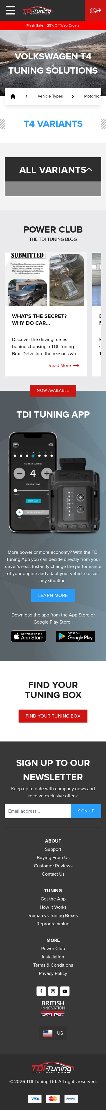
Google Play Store (53, 622)
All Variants (53, 170)
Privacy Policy (53, 973)
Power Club (53, 948)
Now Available (53, 390)
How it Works (53, 907)
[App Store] (28, 636)
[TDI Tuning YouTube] (64, 991)
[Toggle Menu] (10, 10)
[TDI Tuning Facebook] (41, 991)
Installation (53, 956)
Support (53, 849)
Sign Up (86, 811)
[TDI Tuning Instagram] (53, 991)
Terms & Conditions (53, 965)
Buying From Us (53, 857)
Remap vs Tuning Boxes (53, 915)
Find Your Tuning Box (53, 716)
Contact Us (53, 874)
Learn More (56, 597)
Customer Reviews (53, 865)
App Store (80, 614)
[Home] (38, 10)
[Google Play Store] (75, 636)
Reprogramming (53, 923)
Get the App (53, 898)
